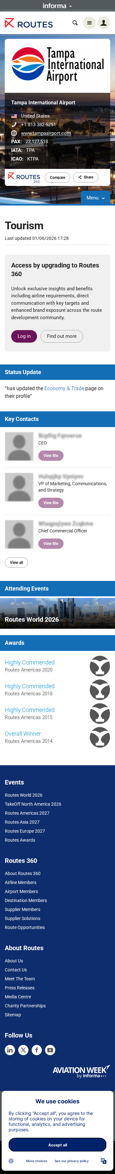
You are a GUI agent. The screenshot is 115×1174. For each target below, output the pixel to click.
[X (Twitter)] (23, 1050)
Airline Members (20, 882)
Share (88, 177)
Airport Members (21, 891)
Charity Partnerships (25, 1005)
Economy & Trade (64, 388)
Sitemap (13, 1014)
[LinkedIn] (10, 1050)
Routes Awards (20, 840)
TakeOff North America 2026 (33, 804)
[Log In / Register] (103, 22)
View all (16, 562)
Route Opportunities (25, 927)
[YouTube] (50, 1050)
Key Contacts (22, 419)
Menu (93, 198)
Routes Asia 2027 (22, 822)
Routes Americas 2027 (27, 813)
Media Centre (18, 996)
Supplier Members (22, 909)
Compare (57, 177)
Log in (24, 336)
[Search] (75, 22)
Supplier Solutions (22, 918)
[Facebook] (37, 1050)
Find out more (62, 336)
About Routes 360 (23, 873)
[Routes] (29, 23)
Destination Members (26, 900)
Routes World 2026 (23, 795)
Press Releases (19, 987)
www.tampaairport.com (46, 133)
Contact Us (16, 969)
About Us (14, 960)
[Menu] (89, 22)
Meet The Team (20, 978)
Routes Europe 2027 (25, 831)
